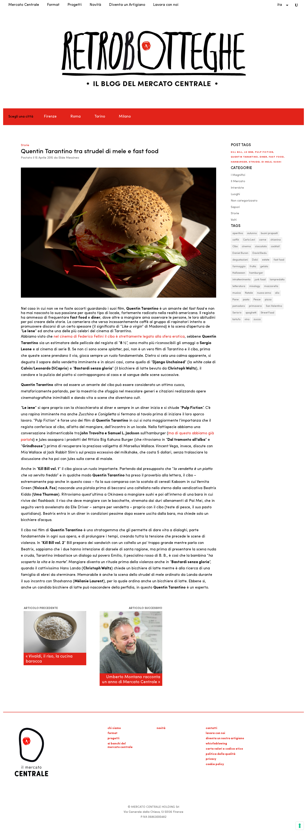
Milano (125, 117)
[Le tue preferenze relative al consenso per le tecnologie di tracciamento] (300, 826)
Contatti (211, 728)
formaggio (238, 266)
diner (263, 157)
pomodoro (238, 306)
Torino (99, 117)
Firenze (50, 117)
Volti (234, 220)
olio (277, 293)
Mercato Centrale (23, 5)
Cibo (235, 246)
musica (236, 293)
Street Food (267, 313)
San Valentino (274, 306)
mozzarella (271, 286)
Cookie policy (215, 764)
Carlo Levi (249, 240)
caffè (235, 240)
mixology (254, 286)
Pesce (257, 299)
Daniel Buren (240, 253)
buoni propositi (269, 233)
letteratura (238, 286)
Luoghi (235, 194)
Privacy (211, 759)
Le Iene (248, 152)
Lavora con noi (165, 5)
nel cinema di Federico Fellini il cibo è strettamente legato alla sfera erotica (119, 337)
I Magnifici (238, 175)
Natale (249, 293)
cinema (246, 246)
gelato (264, 266)
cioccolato (261, 246)
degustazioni (240, 260)
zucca (257, 319)
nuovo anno (264, 293)
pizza (268, 299)
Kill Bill (236, 152)
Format (53, 5)
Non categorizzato (244, 200)
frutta (253, 266)
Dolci (255, 260)
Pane (235, 299)
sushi (277, 162)
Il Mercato (238, 181)
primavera (255, 306)
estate (265, 260)
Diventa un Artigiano (127, 5)
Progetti (74, 5)
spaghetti (251, 313)
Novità (95, 5)
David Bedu (259, 253)
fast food (276, 157)
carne (262, 240)
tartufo (236, 319)
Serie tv (236, 313)
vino (247, 319)
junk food (260, 279)
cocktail (275, 246)
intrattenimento (241, 279)
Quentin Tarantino (244, 157)
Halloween (238, 273)
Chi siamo (114, 728)
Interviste (237, 187)
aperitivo (237, 233)
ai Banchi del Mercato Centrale (120, 745)
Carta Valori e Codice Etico (224, 748)
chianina (275, 240)
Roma (75, 117)
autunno (252, 233)
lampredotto (277, 279)
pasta (246, 299)
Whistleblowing (216, 743)
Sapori (235, 207)
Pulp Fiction (264, 152)
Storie (25, 145)
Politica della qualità (220, 754)
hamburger (239, 162)
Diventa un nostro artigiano (225, 738)
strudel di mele (260, 162)
